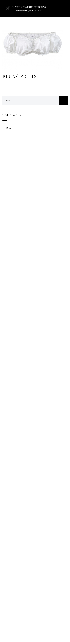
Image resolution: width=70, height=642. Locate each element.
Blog (8, 127)
